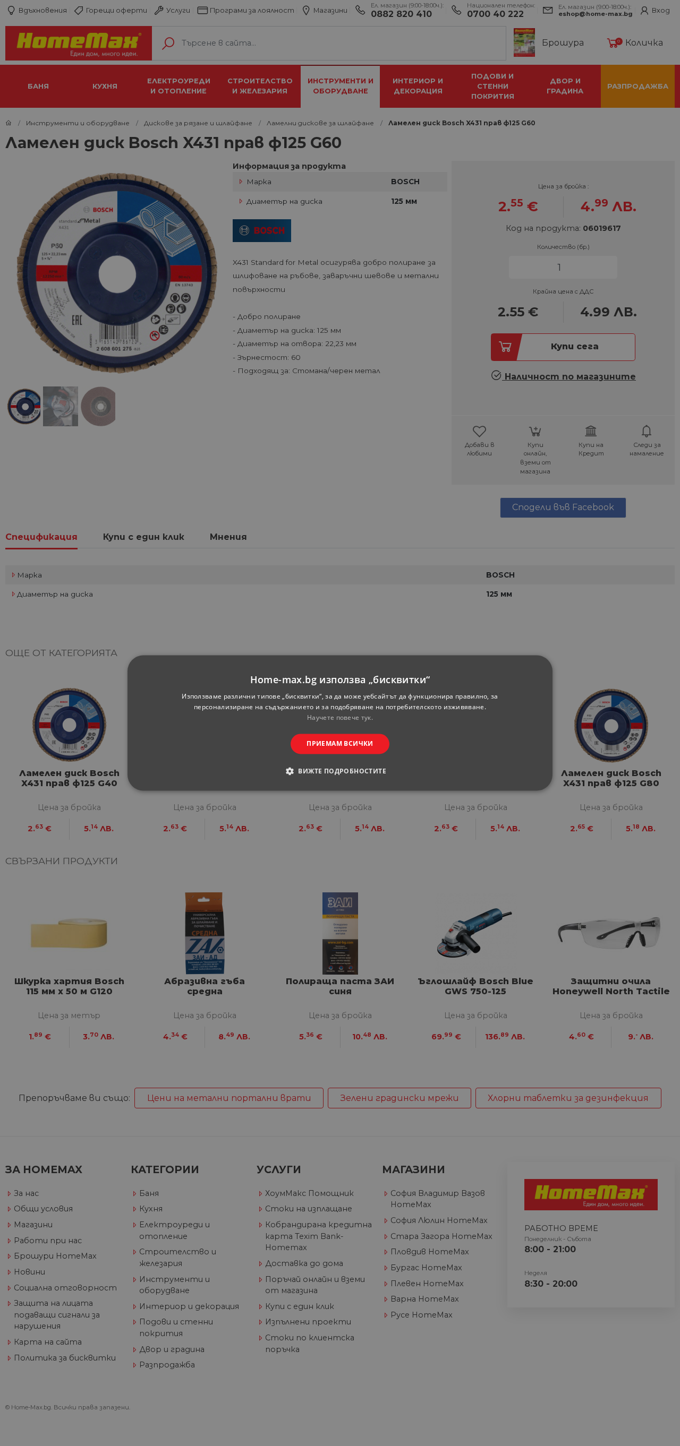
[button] (340, 771)
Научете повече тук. (340, 717)
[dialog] (340, 722)
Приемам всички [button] (340, 743)
